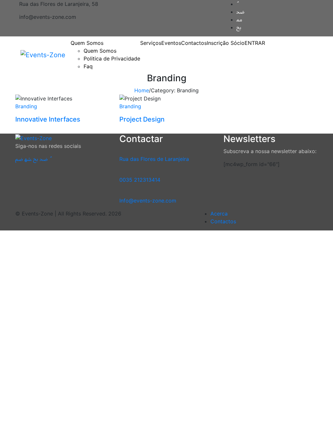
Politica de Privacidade (112, 58)
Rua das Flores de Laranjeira (154, 159)
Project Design (142, 119)
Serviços (150, 43)
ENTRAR (255, 43)
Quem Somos (100, 50)
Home (141, 90)
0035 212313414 (139, 179)
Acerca (219, 213)
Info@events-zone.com (147, 200)
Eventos (171, 43)
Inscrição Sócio (226, 43)
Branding (26, 106)
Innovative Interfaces (47, 119)
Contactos (194, 43)
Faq (88, 66)
